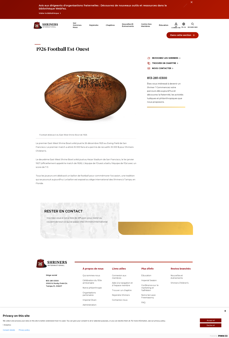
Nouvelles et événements (177, 276)
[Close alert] (191, 3)
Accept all (211, 320)
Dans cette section (180, 35)
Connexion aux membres (119, 276)
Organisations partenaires (89, 294)
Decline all (211, 325)
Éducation (146, 275)
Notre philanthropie (92, 288)
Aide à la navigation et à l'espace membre (122, 284)
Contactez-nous (119, 300)
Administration (89, 305)
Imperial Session (149, 280)
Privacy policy (24, 330)
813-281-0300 (157, 78)
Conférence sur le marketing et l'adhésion (150, 287)
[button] (183, 27)
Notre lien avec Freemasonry (148, 296)
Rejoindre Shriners (121, 295)
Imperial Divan (89, 300)
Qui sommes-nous (91, 275)
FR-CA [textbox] (183, 27)
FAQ (143, 302)
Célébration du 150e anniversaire (92, 281)
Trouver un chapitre (122, 290)
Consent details (9, 330)
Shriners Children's (179, 283)
